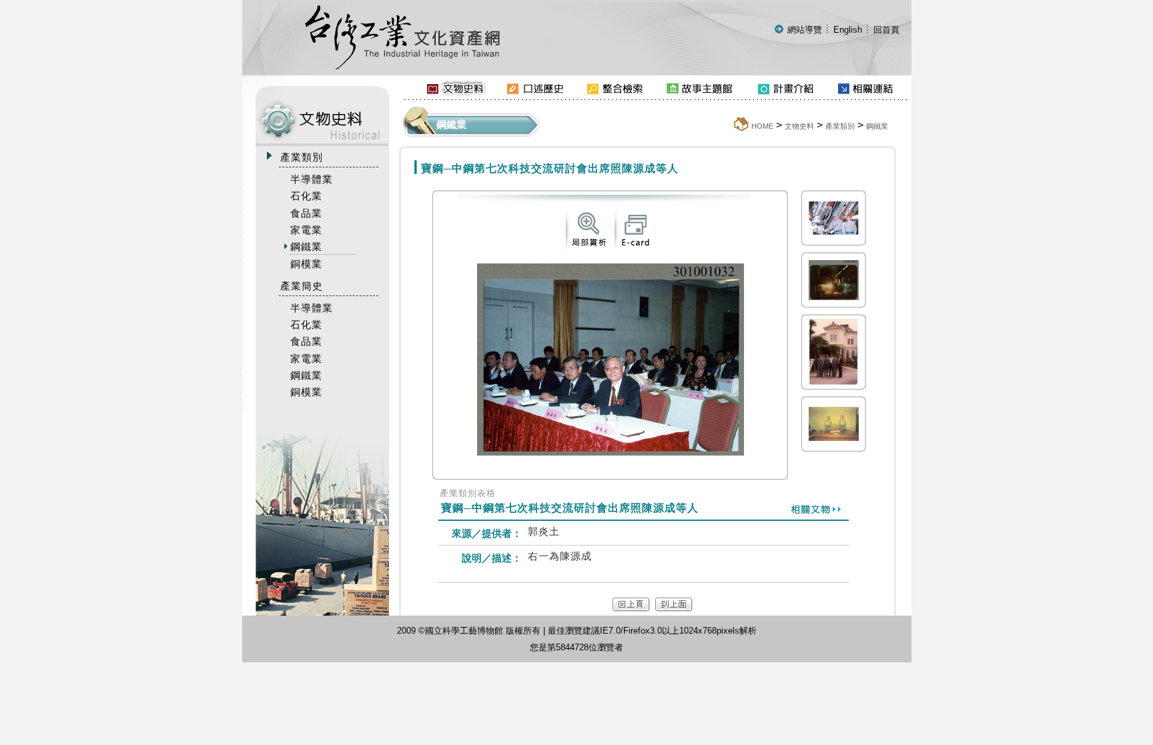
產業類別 (840, 126)
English (847, 30)
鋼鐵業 (877, 126)
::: (766, 30)
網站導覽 (804, 30)
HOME (762, 126)
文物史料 (799, 126)
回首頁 (886, 30)
